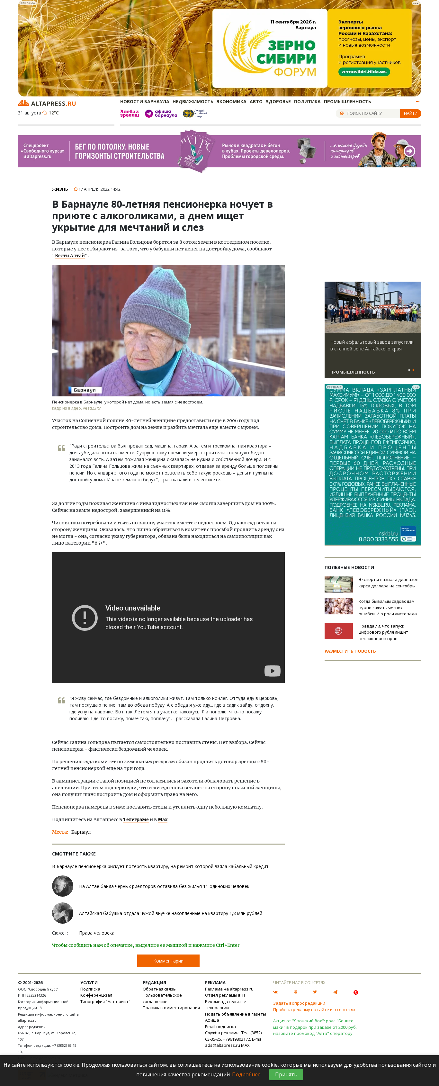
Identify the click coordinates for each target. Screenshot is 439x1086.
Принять (286, 1074)
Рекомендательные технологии (225, 1005)
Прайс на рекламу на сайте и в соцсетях (314, 1009)
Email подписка (220, 1026)
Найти (410, 113)
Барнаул (81, 832)
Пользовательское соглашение (162, 998)
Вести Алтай (70, 255)
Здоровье (278, 101)
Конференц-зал (96, 995)
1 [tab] (409, 370)
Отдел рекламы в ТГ (225, 995)
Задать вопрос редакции (299, 1003)
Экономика (231, 101)
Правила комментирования (171, 1007)
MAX (245, 1045)
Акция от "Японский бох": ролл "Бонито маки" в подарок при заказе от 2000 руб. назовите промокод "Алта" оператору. (315, 1027)
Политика (307, 101)
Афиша (212, 1020)
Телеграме (136, 819)
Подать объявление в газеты (235, 1014)
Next (415, 307)
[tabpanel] (373, 333)
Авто (256, 101)
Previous (330, 307)
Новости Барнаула (144, 101)
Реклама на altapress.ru (229, 989)
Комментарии (168, 961)
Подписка (90, 989)
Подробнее (246, 1074)
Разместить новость (350, 651)
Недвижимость (193, 101)
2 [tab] (413, 370)
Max (162, 819)
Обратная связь (159, 989)
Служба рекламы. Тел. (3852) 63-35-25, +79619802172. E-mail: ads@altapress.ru (234, 1039)
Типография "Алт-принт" (105, 1001)
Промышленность (347, 101)
